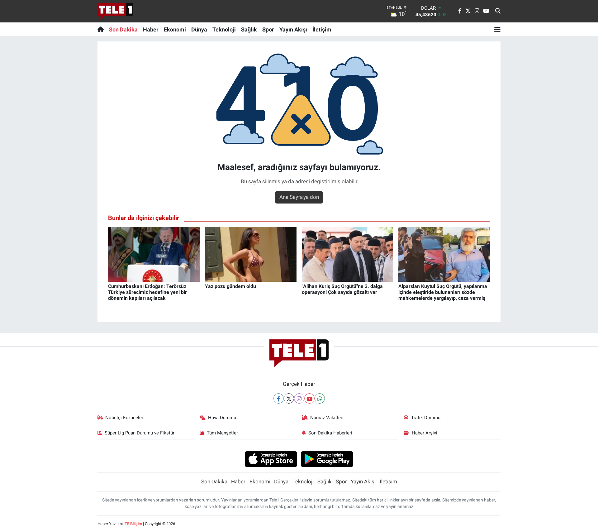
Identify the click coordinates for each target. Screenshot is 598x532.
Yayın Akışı (293, 29)
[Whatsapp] (320, 398)
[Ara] (498, 11)
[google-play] (327, 459)
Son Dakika (123, 29)
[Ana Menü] (497, 29)
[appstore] (270, 459)
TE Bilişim (133, 523)
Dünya (199, 29)
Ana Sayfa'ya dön (299, 197)
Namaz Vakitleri (327, 417)
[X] (289, 398)
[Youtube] (309, 398)
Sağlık (249, 29)
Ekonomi (175, 29)
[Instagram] (299, 398)
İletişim (321, 29)
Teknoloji (224, 29)
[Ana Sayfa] (102, 29)
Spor (268, 29)
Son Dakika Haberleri (330, 433)
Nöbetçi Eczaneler (124, 417)
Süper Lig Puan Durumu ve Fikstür (139, 433)
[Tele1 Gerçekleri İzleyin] (115, 11)
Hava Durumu (222, 417)
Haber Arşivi (424, 433)
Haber (151, 29)
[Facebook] (278, 398)
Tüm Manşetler (222, 433)
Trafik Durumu (425, 417)
